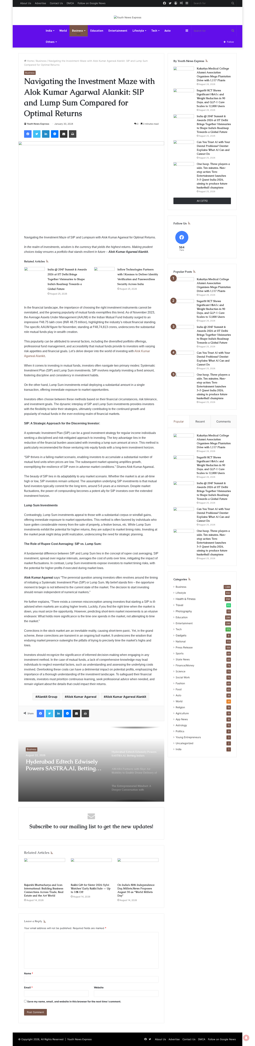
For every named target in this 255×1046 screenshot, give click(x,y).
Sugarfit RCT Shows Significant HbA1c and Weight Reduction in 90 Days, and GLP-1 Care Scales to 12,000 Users (211, 98)
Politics (180, 731)
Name (28, 973)
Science (180, 671)
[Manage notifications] (246, 1038)
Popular (179, 421)
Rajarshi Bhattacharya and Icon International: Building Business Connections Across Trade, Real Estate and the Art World (43, 890)
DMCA (70, 3)
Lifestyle (138, 30)
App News (182, 719)
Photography (184, 611)
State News (183, 659)
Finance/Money (185, 665)
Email (28, 987)
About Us (25, 3)
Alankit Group (47, 697)
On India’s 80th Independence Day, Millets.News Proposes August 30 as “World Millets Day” (136, 890)
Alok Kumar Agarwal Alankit (126, 697)
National (181, 641)
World (63, 30)
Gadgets (181, 635)
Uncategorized (184, 743)
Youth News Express (38, 123)
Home (30, 60)
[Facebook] (28, 134)
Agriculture (182, 713)
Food (178, 689)
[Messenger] (54, 134)
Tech (154, 30)
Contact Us (56, 3)
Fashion (180, 683)
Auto (167, 30)
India (49, 30)
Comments (223, 421)
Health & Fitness (185, 598)
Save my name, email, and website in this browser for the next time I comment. (74, 1001)
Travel (179, 605)
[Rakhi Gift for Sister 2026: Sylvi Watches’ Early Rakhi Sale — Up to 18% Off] (91, 869)
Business (77, 30)
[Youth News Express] (127, 17)
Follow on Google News (91, 3)
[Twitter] (37, 134)
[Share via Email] (63, 134)
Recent (200, 421)
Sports (180, 653)
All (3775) (202, 200)
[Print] (72, 134)
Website (99, 987)
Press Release (184, 647)
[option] (91, 764)
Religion (180, 707)
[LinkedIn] (45, 134)
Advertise (40, 3)
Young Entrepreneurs (188, 737)
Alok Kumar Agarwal (81, 697)
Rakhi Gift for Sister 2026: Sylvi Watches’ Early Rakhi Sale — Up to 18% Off (91, 888)
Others (50, 42)
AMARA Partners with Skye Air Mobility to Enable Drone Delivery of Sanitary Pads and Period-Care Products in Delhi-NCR (63, 770)
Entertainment (117, 30)
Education (96, 30)
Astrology (181, 725)
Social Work (183, 677)
